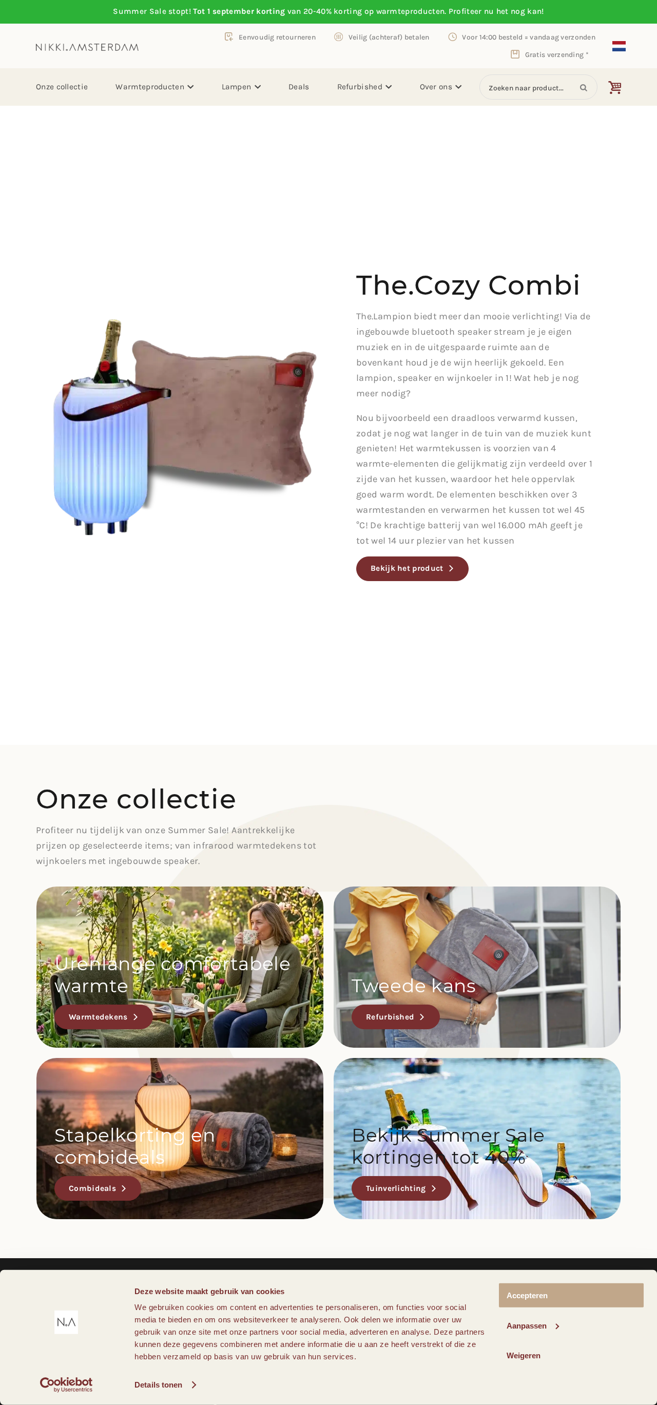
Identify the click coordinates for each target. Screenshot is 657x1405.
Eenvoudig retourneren (277, 37)
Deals (299, 86)
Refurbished (359, 86)
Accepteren (527, 1295)
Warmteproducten (149, 86)
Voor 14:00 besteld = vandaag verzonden (528, 37)
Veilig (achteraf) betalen (389, 37)
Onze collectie (62, 86)
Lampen (237, 86)
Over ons (436, 86)
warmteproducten (410, 11)
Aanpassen (527, 1325)
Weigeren (523, 1355)
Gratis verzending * (557, 54)
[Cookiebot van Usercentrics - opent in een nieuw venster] (66, 1385)
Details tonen (158, 1384)
